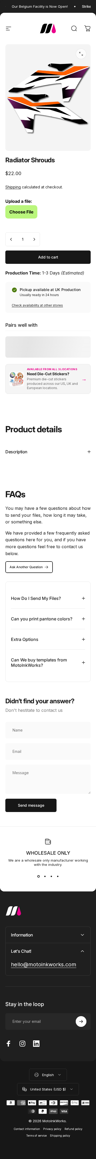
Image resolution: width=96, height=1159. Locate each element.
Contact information (27, 1129)
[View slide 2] (45, 876)
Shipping (13, 187)
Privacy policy (52, 1129)
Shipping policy (60, 1135)
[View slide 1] (38, 876)
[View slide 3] (51, 876)
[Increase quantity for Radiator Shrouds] (34, 239)
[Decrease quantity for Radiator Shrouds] (11, 239)
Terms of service (36, 1135)
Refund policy (73, 1129)
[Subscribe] (81, 1021)
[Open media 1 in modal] (81, 54)
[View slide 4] (57, 876)
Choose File (21, 212)
